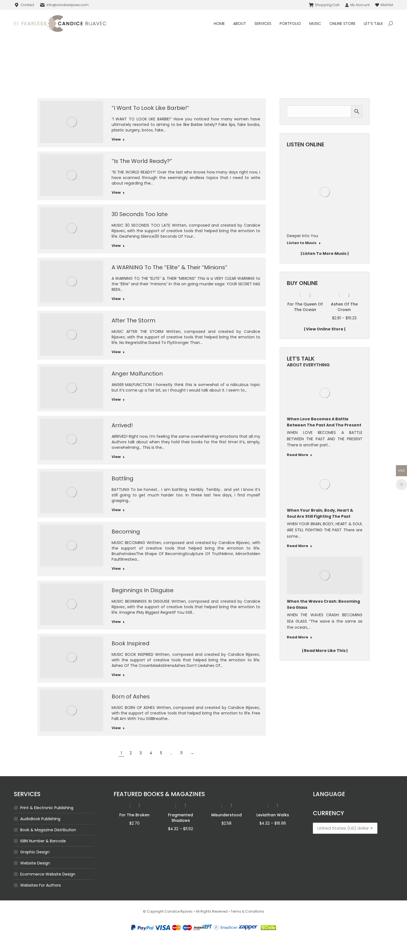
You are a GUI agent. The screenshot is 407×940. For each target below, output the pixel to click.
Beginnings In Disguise (143, 590)
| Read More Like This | (324, 650)
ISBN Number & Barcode (43, 841)
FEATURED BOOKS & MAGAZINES (159, 794)
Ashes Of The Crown (344, 306)
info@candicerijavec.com (68, 4)
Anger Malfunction (137, 373)
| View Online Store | (324, 329)
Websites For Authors (40, 885)
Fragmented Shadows (180, 817)
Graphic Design (35, 852)
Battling (122, 478)
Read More (297, 454)
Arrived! (122, 425)
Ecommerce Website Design (47, 874)
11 (181, 753)
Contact (27, 4)
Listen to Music (290, 242)
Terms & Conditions (247, 911)
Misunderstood (226, 815)
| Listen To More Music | (325, 253)
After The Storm (133, 320)
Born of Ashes (131, 696)
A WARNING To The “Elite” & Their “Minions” (169, 267)
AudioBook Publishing (40, 819)
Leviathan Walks (272, 815)
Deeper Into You (290, 236)
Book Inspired (131, 643)
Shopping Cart (327, 4)
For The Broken (134, 815)
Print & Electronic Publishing (46, 807)
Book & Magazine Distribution (48, 830)
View (116, 139)
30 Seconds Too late (140, 214)
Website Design (35, 863)
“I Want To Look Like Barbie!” (150, 108)
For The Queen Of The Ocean (305, 306)
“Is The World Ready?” (142, 161)
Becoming (126, 531)
